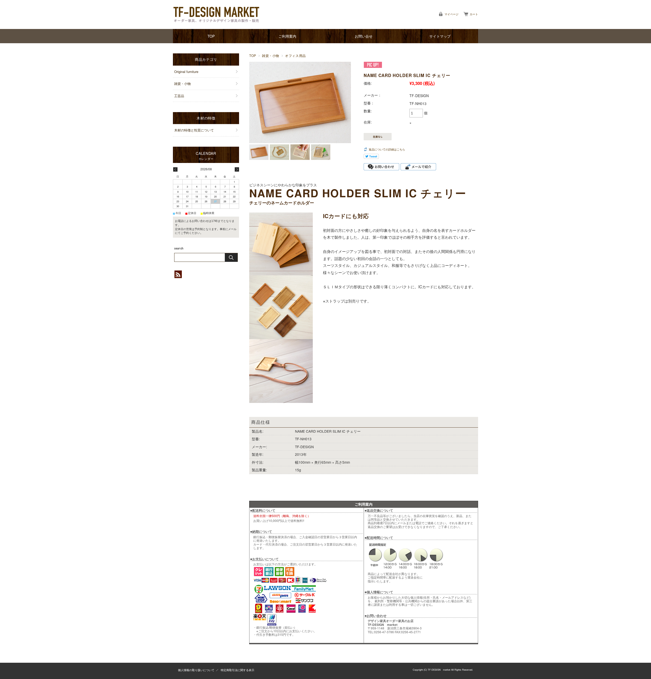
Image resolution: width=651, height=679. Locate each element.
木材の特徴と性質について (194, 130)
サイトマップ (440, 36)
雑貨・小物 (270, 55)
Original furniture (186, 71)
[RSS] (178, 275)
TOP (211, 36)
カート (474, 14)
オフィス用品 (295, 55)
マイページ (451, 14)
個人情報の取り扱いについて (196, 670)
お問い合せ (364, 36)
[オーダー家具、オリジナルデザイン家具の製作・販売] (216, 14)
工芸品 (179, 96)
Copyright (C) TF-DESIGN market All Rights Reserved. (443, 669)
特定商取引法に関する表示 (237, 670)
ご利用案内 (287, 36)
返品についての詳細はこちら (387, 149)
